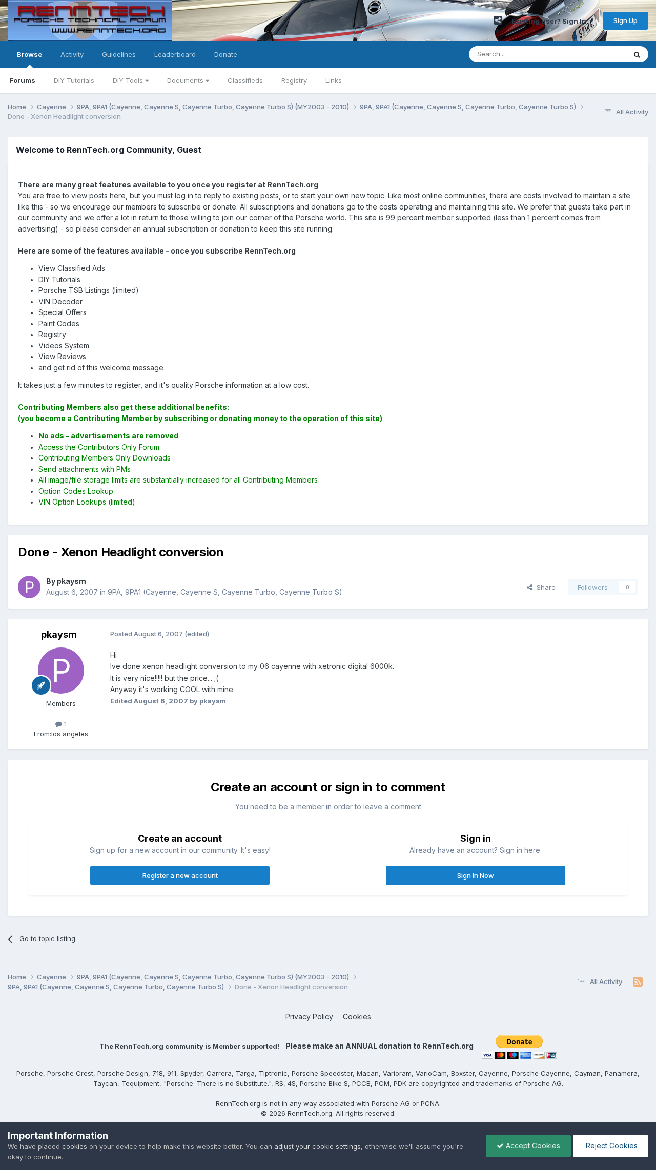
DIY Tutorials (74, 80)
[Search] (637, 54)
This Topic (596, 54)
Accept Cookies (532, 1145)
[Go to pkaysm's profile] (29, 587)
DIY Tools (129, 80)
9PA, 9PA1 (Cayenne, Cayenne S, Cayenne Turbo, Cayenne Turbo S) (225, 592)
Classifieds (245, 80)
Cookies (357, 1016)
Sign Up (625, 20)
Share (544, 587)
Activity (72, 54)
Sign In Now (475, 875)
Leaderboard (175, 54)
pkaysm (59, 634)
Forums (22, 80)
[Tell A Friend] (498, 20)
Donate (225, 54)
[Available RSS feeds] (637, 982)
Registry (294, 80)
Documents (186, 80)
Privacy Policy (309, 1016)
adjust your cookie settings (317, 1146)
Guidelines (119, 54)
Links (333, 80)
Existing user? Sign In (550, 21)
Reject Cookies (611, 1145)
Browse (29, 54)
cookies (74, 1146)
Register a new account (180, 875)
